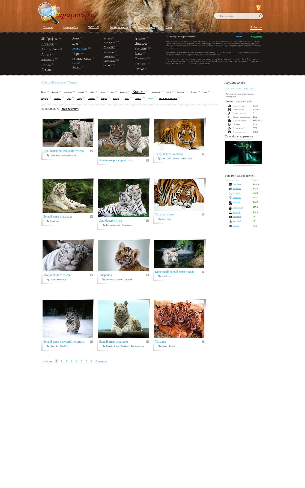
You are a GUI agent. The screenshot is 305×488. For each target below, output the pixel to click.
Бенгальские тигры (69, 155)
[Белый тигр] (70, 196)
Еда (75, 43)
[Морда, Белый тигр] (70, 255)
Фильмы (141, 58)
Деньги (75, 38)
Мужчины (109, 52)
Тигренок (128, 279)
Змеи (112, 92)
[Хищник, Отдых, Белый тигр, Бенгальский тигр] (125, 319)
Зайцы (92, 92)
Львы (205, 92)
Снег (164, 158)
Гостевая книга (119, 27)
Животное (110, 279)
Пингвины (91, 99)
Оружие (108, 65)
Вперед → (101, 361)
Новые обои (70, 27)
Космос (76, 67)
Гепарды (55, 92)
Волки (43, 92)
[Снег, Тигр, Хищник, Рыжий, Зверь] (181, 134)
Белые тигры (55, 155)
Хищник (176, 158)
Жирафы (81, 92)
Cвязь (169, 27)
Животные (79, 48)
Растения (141, 48)
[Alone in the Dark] (243, 153)
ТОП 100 (93, 27)
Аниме (46, 54)
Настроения (109, 60)
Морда (52, 279)
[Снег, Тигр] (181, 195)
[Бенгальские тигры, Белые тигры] (125, 198)
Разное (139, 69)
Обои (45, 82)
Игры (76, 54)
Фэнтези (140, 63)
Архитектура (47, 59)
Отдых (116, 346)
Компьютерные (81, 58)
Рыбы (127, 99)
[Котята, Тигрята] (181, 319)
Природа (141, 43)
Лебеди (168, 92)
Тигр (169, 158)
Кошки (138, 91)
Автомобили (50, 49)
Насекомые (109, 56)
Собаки (138, 98)
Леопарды (180, 92)
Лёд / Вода (108, 38)
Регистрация (256, 36)
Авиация (47, 44)
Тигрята (172, 346)
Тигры (72, 82)
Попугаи (104, 99)
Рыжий (183, 158)
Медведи (44, 99)
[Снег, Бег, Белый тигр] (70, 319)
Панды (79, 99)
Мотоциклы (109, 42)
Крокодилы (156, 92)
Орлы (69, 99)
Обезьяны (57, 99)
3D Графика (49, 39)
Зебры (102, 92)
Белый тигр (54, 221)
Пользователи (146, 27)
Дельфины (68, 92)
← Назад (47, 361)
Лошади (193, 92)
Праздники (140, 38)
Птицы (116, 98)
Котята (164, 346)
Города (46, 64)
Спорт (138, 53)
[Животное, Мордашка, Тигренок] (125, 255)
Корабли (75, 63)
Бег (57, 346)
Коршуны (124, 92)
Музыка (109, 47)
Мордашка (119, 279)
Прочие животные (168, 98)
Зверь (190, 158)
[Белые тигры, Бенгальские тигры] (70, 133)
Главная (48, 27)
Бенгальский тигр (137, 346)
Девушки (47, 69)
